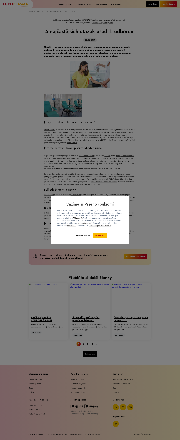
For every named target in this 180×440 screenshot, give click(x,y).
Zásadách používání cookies (100, 225)
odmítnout (71, 225)
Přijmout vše (78, 218)
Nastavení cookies (84, 223)
